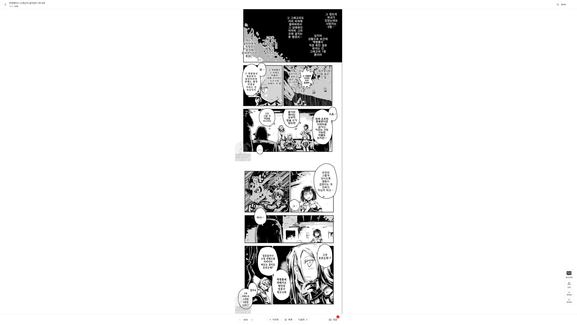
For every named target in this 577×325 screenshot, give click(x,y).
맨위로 (569, 295)
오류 (569, 287)
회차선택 (569, 277)
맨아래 (569, 302)
